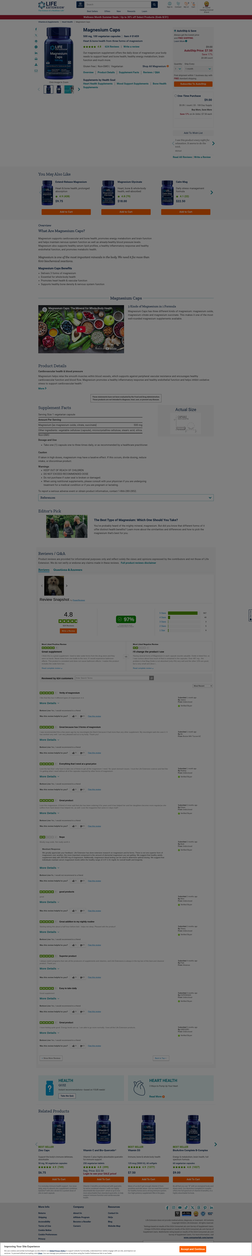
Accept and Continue (193, 1249)
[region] (126, 1249)
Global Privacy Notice (57, 1251)
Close (40, 1253)
